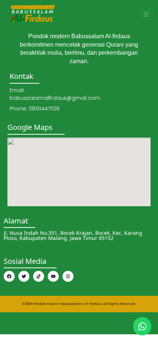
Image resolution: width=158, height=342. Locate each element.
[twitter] (23, 276)
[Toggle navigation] (146, 14)
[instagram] (67, 276)
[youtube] (53, 276)
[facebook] (9, 276)
